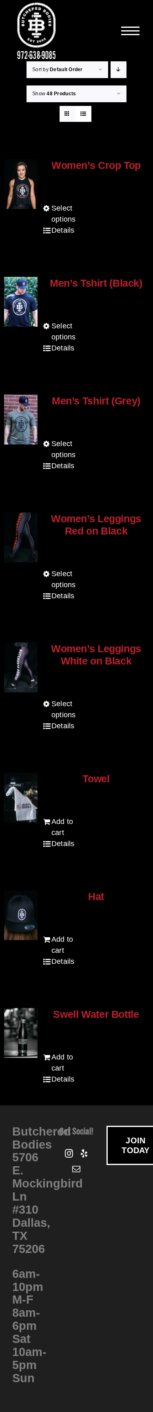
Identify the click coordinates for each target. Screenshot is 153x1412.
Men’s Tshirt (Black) (96, 283)
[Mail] (76, 1169)
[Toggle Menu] (131, 31)
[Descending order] (118, 69)
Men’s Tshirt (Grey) (96, 400)
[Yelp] (84, 1153)
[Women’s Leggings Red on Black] (21, 537)
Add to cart (62, 827)
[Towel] (21, 797)
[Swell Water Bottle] (21, 1033)
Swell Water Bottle (96, 1014)
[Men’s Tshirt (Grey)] (21, 419)
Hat (96, 896)
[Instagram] (69, 1153)
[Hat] (21, 915)
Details (63, 230)
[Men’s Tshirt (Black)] (21, 302)
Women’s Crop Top (96, 165)
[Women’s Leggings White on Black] (21, 667)
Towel (95, 778)
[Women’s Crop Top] (21, 184)
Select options (63, 213)
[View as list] (83, 114)
